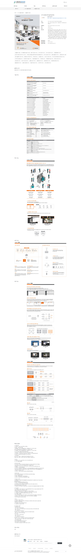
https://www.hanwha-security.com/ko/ (54, 25)
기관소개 (29, 548)
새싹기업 (44, 6)
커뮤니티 (65, 6)
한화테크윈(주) (49, 16)
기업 (34, 6)
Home (15, 12)
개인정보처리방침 (40, 548)
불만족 (41, 541)
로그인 (66, 2)
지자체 (25, 6)
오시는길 (46, 548)
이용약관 (34, 548)
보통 (37, 541)
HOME (17, 8)
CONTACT (51, 548)
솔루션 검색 (54, 6)
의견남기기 (59, 543)
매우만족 (30, 541)
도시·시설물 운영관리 (28, 8)
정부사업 (15, 6)
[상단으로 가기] (70, 545)
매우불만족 (46, 541)
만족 (34, 541)
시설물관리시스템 (36, 8)
